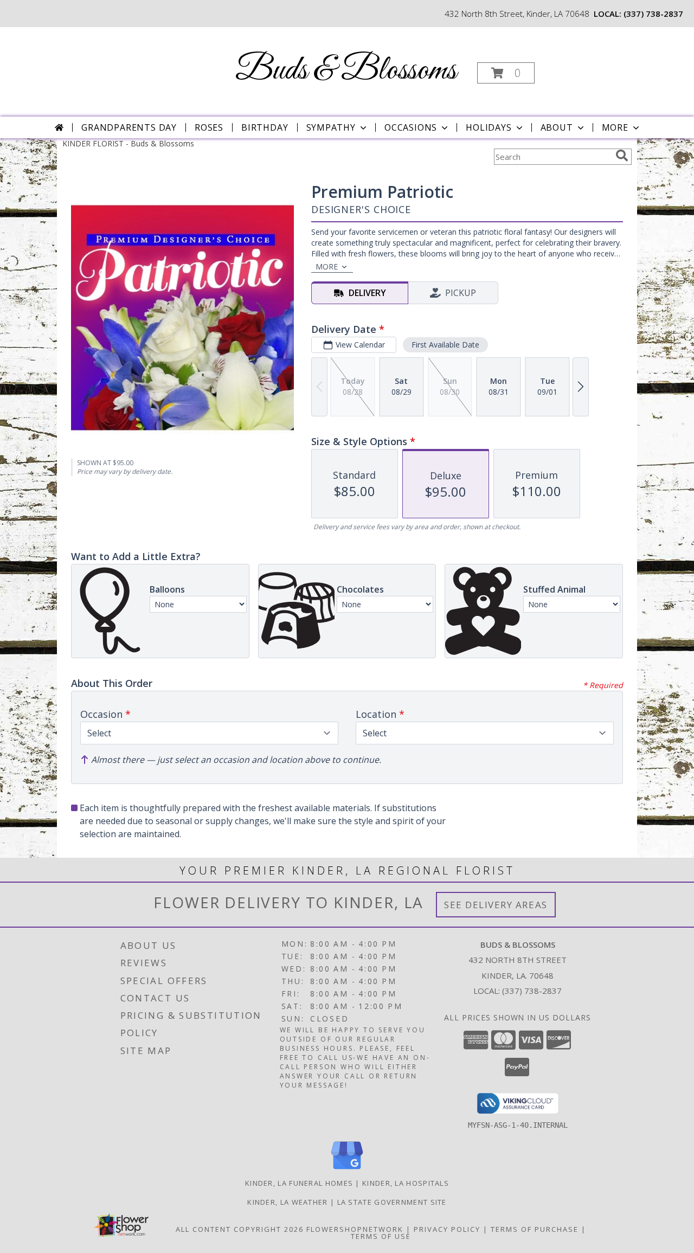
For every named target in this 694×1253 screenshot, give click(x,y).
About (557, 127)
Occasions (410, 127)
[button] (506, 72)
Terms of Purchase (535, 1229)
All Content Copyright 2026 (240, 1229)
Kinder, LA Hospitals (405, 1183)
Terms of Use (381, 1236)
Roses (209, 127)
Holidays (488, 127)
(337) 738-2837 (653, 13)
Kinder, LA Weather (287, 1202)
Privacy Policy (447, 1229)
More (615, 127)
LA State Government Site (392, 1202)
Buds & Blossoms (346, 71)
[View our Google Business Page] (347, 1170)
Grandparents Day (129, 127)
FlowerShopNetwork (354, 1229)
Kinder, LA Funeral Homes (299, 1183)
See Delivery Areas (496, 904)
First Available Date (445, 344)
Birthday (264, 127)
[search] (622, 155)
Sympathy (331, 127)
